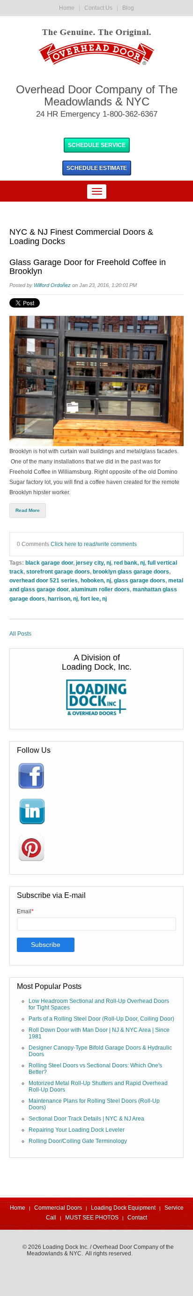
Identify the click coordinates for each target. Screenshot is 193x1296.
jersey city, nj (93, 563)
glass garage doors (139, 580)
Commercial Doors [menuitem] (58, 1208)
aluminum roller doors (100, 589)
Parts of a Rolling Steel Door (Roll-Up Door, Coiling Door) (101, 1019)
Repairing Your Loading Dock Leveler (77, 1130)
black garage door (49, 563)
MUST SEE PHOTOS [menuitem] (92, 1217)
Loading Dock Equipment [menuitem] (123, 1208)
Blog (128, 8)
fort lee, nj (94, 598)
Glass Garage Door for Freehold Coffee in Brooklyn (87, 267)
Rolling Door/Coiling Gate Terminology (78, 1141)
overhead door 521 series (43, 580)
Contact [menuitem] (137, 1217)
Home (66, 8)
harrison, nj (63, 598)
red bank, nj (129, 563)
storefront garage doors (58, 571)
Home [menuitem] (17, 1208)
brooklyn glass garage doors (131, 571)
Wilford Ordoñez (52, 285)
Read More (27, 510)
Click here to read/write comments (94, 544)
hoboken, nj (96, 580)
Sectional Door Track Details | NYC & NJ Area (86, 1118)
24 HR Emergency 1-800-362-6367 (96, 114)
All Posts (20, 633)
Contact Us (98, 8)
